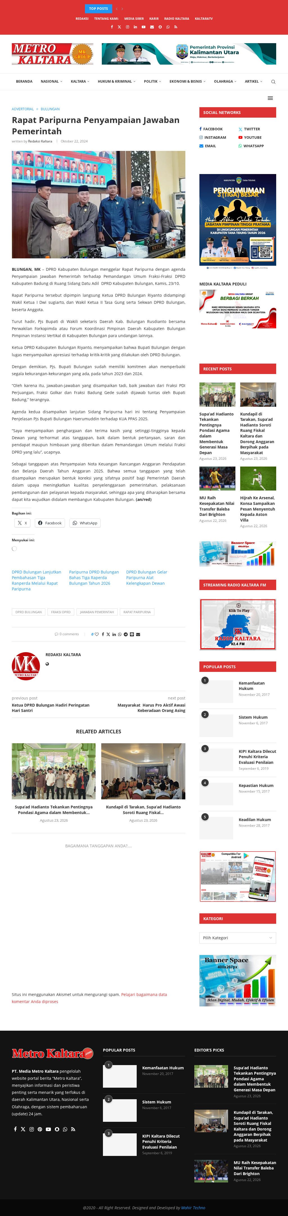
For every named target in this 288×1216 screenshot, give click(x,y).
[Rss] (175, 26)
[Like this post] (97, 634)
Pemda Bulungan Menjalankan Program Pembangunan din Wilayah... (60, 1192)
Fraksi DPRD (61, 612)
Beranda (24, 81)
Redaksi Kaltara (40, 141)
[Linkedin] (135, 26)
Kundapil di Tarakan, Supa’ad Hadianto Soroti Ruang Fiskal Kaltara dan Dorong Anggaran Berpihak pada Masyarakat (257, 433)
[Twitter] (119, 26)
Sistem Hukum (253, 717)
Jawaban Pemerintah (97, 612)
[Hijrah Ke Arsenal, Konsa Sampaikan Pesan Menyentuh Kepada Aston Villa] (258, 479)
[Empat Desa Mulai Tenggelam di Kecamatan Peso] (18, 1153)
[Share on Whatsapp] (120, 634)
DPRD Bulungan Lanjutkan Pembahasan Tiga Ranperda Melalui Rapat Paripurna (36, 580)
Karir (154, 18)
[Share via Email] (138, 634)
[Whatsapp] (168, 26)
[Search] (273, 82)
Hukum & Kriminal (115, 81)
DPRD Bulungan (28, 612)
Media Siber (134, 18)
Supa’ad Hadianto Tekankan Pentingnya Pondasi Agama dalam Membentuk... (54, 809)
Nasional (50, 81)
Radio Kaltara (176, 18)
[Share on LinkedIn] (114, 634)
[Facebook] (112, 26)
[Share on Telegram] (126, 634)
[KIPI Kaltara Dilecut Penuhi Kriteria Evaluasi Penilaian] (216, 760)
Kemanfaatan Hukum (252, 685)
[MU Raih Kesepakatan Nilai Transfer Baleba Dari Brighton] (217, 479)
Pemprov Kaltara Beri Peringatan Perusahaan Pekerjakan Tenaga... (61, 1118)
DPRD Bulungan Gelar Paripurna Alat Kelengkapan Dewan (146, 577)
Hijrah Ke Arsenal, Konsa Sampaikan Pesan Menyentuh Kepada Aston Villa (257, 508)
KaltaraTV (204, 18)
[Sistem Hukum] (216, 725)
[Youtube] (143, 26)
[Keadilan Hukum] (216, 828)
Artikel (252, 81)
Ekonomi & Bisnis (186, 81)
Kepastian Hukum (256, 785)
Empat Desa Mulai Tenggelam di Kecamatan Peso (63, 1153)
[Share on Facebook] (103, 634)
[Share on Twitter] (108, 634)
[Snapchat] (160, 26)
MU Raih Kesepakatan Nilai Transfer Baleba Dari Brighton (216, 506)
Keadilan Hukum (255, 819)
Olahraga (223, 81)
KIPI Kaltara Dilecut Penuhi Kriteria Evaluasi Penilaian (257, 757)
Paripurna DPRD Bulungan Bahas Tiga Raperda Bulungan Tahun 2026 (94, 577)
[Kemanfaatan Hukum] (216, 691)
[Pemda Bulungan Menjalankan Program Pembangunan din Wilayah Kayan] (18, 1189)
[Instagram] (127, 26)
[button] (116, 8)
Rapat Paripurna (137, 612)
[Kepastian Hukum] (216, 794)
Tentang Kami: (106, 18)
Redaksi (82, 18)
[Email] (152, 26)
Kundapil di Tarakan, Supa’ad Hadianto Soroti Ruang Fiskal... (143, 809)
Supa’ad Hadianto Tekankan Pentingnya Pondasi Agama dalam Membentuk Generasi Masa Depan (216, 433)
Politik (151, 81)
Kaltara (78, 81)
